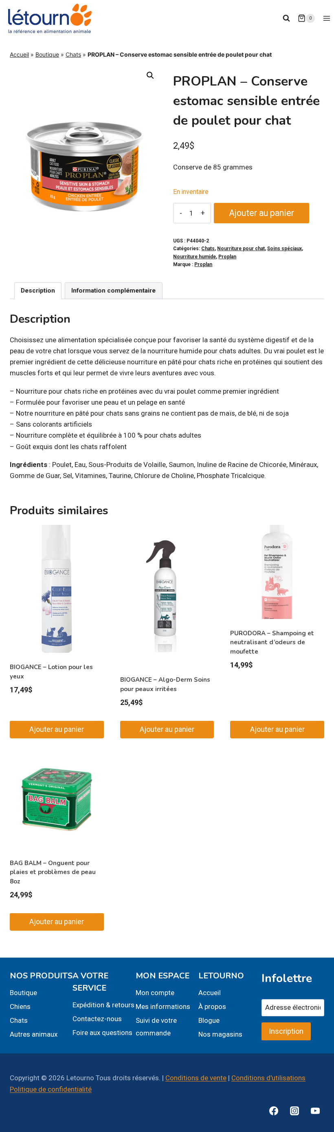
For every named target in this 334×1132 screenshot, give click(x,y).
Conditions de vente (195, 1078)
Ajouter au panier (261, 213)
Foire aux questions (102, 1032)
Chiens (20, 1006)
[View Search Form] (286, 18)
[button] (150, 75)
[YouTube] (315, 1111)
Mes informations (163, 1006)
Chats (73, 54)
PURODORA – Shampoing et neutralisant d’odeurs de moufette (272, 642)
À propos (212, 1006)
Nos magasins (220, 1034)
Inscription (286, 1031)
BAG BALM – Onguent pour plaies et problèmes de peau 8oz (53, 872)
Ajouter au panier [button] (56, 729)
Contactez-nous (97, 1019)
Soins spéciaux (284, 248)
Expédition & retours (103, 1005)
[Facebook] (274, 1111)
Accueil (19, 54)
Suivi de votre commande (156, 1026)
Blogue (209, 1020)
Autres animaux (33, 1034)
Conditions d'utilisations (268, 1078)
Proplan (227, 257)
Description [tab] (38, 290)
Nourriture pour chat (241, 248)
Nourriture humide (194, 257)
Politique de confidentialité (51, 1089)
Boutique (47, 54)
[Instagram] (294, 1111)
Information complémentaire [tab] (113, 290)
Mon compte (155, 993)
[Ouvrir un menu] (326, 18)
